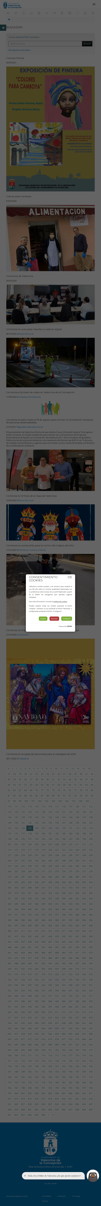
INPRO (69, 626)
